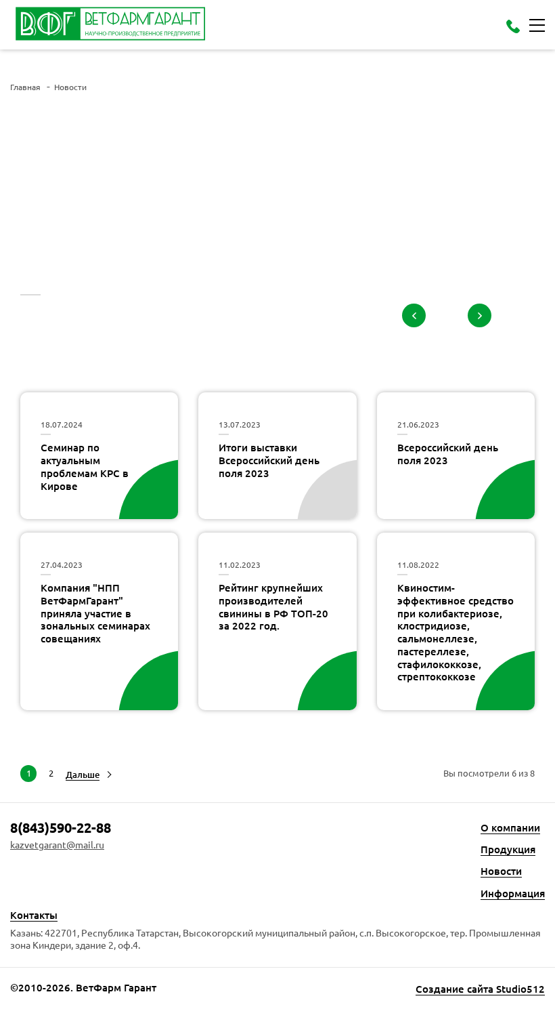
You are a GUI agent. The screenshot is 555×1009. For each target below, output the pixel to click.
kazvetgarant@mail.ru (57, 844)
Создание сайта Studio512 (480, 989)
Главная (25, 87)
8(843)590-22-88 (60, 827)
